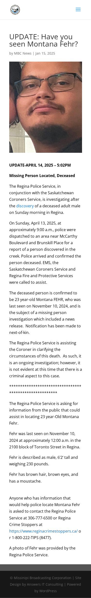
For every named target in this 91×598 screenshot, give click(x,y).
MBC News (23, 53)
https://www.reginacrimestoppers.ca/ (43, 531)
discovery (25, 206)
